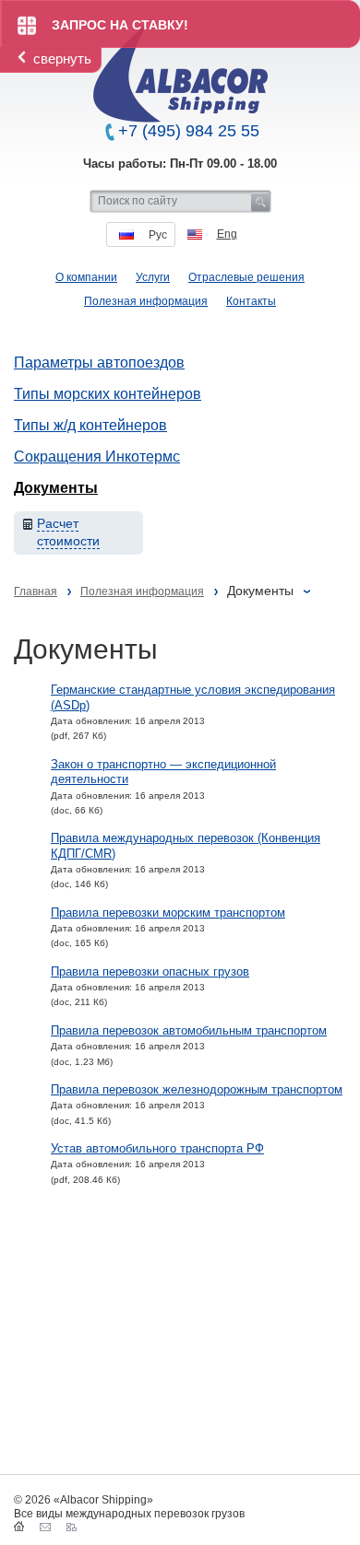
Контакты (251, 301)
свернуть (62, 58)
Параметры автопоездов (99, 362)
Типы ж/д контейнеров (90, 425)
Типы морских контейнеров (107, 394)
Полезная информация (146, 301)
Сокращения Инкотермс (97, 456)
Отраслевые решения (246, 277)
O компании (86, 277)
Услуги (153, 277)
